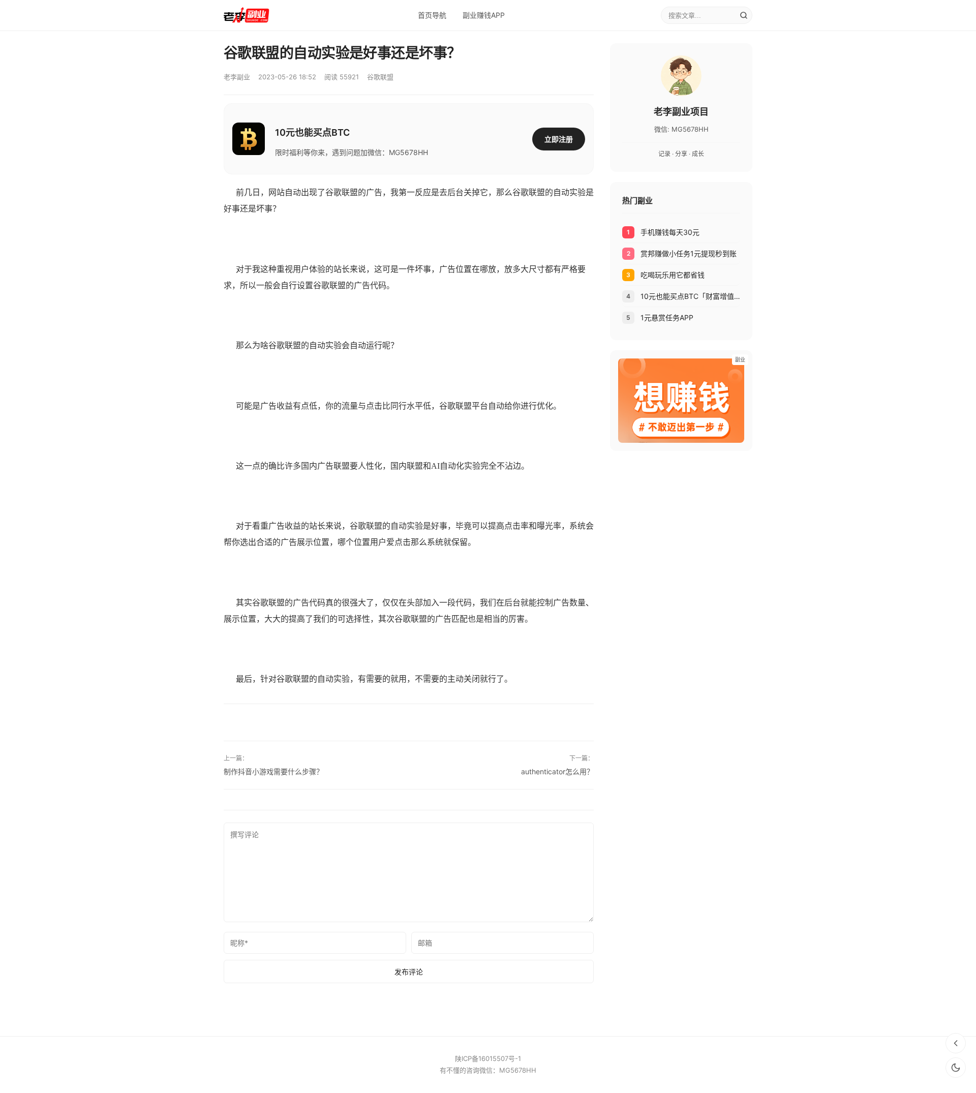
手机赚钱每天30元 (669, 232)
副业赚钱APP (484, 15)
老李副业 (237, 77)
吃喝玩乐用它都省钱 (672, 274)
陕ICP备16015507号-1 (488, 1058)
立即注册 (558, 139)
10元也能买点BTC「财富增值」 (690, 296)
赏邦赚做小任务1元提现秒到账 (688, 253)
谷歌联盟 (380, 77)
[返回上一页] (956, 1043)
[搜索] (744, 15)
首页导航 (432, 15)
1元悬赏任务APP (666, 317)
